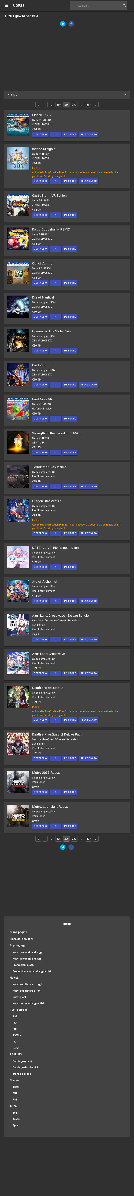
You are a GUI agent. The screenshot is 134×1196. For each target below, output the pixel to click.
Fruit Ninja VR (42, 399)
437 (88, 104)
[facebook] (71, 24)
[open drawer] (6, 5)
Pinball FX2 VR (43, 115)
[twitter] (63, 24)
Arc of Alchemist (44, 582)
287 (74, 104)
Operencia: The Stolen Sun (51, 331)
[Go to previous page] (38, 104)
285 (59, 104)
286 (66, 104)
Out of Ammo (42, 263)
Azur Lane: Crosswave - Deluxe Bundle (60, 616)
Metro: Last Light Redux (50, 807)
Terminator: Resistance (49, 467)
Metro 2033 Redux (46, 773)
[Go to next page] (96, 104)
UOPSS (18, 6)
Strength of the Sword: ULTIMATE (57, 433)
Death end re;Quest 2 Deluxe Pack (57, 734)
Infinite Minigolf (43, 149)
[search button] (124, 5)
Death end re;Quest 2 (47, 688)
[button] (67, 95)
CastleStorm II (42, 365)
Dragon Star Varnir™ (47, 501)
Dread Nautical (43, 297)
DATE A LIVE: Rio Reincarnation (55, 548)
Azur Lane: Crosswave (48, 654)
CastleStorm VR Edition (49, 196)
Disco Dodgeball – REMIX (51, 229)
